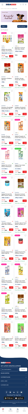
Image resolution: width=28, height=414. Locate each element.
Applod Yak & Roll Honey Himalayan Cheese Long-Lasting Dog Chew (6, 166)
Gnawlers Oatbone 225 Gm (6, 79)
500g (16, 82)
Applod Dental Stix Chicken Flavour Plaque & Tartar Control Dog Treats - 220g (20, 252)
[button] (3, 4)
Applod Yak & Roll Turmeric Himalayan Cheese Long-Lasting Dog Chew (7, 281)
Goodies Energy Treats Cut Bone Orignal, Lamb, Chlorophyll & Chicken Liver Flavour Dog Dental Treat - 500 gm (6, 137)
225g (3, 82)
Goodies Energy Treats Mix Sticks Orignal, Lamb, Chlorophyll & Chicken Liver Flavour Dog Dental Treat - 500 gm (20, 79)
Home (2, 8)
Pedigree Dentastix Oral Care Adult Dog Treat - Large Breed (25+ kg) (20, 108)
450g (16, 226)
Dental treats (14, 8)
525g (3, 226)
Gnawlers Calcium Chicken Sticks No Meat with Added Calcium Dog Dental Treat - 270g (20, 195)
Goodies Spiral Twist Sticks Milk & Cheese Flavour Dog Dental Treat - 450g (7, 252)
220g (3, 197)
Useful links (4, 381)
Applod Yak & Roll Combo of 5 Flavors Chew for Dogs (6, 50)
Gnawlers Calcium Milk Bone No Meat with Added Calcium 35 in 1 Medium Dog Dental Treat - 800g (20, 310)
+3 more (20, 51)
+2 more (7, 111)
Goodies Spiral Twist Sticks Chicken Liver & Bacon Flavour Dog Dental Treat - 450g (20, 223)
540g (3, 111)
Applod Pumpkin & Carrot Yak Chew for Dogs (20, 137)
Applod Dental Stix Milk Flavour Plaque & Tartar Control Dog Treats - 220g (7, 195)
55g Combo (4, 53)
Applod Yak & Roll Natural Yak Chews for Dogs (6, 310)
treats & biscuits (7, 8)
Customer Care (4, 385)
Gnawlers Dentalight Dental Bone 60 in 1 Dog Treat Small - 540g (7, 108)
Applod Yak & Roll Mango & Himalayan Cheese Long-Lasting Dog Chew (20, 281)
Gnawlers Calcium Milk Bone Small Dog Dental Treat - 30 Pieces (20, 48)
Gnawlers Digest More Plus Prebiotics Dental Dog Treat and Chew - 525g (7, 223)
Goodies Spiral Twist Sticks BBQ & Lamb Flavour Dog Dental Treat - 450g (7, 339)
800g (16, 313)
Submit (23, 369)
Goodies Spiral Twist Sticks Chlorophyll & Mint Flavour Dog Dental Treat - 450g (20, 339)
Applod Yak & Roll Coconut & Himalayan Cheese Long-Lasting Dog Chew (20, 166)
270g (16, 51)
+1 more (10, 53)
